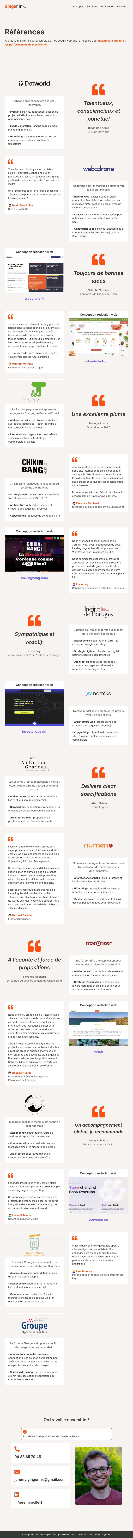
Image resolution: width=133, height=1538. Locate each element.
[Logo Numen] (98, 834)
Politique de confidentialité (65, 1534)
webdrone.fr (34, 298)
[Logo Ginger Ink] (15, 5)
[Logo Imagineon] (34, 1093)
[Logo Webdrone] (98, 157)
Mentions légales (43, 1534)
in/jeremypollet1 (28, 1502)
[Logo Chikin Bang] (34, 455)
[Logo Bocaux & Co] (34, 1233)
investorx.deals (34, 731)
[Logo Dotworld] (34, 72)
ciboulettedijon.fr (98, 361)
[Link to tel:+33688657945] (40, 1449)
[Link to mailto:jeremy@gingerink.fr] (40, 1471)
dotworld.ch (98, 1220)
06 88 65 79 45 (27, 1457)
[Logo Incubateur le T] (34, 381)
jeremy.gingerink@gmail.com (40, 1479)
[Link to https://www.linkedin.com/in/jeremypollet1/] (40, 1494)
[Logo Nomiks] (98, 682)
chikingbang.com (34, 578)
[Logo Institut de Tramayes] (98, 601)
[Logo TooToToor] (98, 932)
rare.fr (98, 1052)
